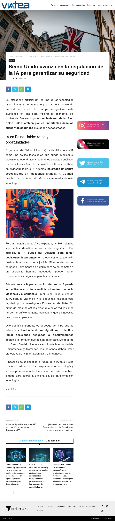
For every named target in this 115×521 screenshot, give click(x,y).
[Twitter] (15, 89)
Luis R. (14, 78)
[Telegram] (28, 89)
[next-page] (12, 492)
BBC (14, 388)
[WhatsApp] (21, 89)
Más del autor (53, 441)
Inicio (11, 56)
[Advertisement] (93, 101)
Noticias (18, 56)
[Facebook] (8, 89)
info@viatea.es (96, 518)
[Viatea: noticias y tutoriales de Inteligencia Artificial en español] (15, 4)
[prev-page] (7, 492)
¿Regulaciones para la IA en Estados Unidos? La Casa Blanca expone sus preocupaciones (58, 427)
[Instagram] (106, 506)
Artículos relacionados (31, 441)
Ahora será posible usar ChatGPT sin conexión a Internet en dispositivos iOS (21, 427)
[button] (112, 4)
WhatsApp (109, 518)
